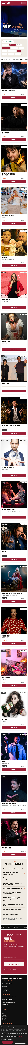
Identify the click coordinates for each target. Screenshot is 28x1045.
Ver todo (5, 44)
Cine (19, 51)
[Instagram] (6, 990)
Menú (24, 3)
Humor (12, 44)
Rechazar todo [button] (20, 1042)
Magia (19, 44)
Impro (4, 51)
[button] (14, 1039)
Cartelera (4, 1012)
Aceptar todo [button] (7, 1042)
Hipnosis (18, 54)
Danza (5, 54)
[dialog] (14, 1035)
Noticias (4, 1020)
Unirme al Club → (14, 964)
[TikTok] (9, 990)
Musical (11, 54)
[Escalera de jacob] (6, 3)
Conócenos (4, 1016)
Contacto (4, 1018)
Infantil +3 (14, 47)
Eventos (4, 1015)
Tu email (6, 954)
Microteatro (12, 51)
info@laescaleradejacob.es (8, 1002)
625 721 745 (5, 1004)
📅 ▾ (8, 41)
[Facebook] (3, 990)
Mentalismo (6, 47)
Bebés (21, 47)
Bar (3, 1013)
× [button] (26, 1026)
